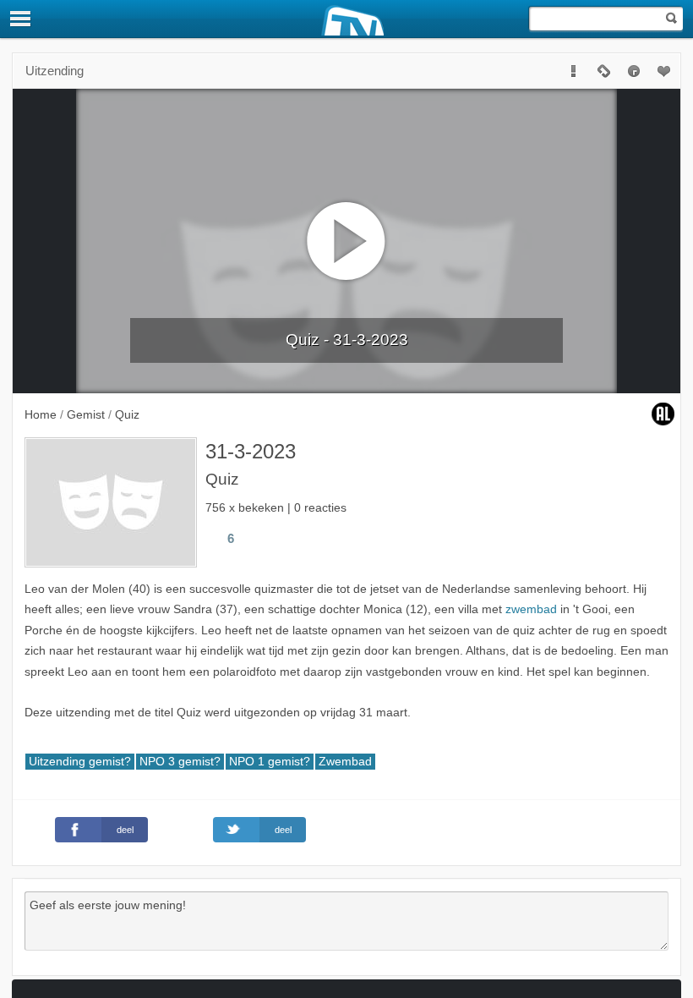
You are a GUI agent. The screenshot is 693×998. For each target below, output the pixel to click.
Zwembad (345, 761)
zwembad (531, 609)
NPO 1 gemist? (269, 761)
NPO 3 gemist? (180, 761)
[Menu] (21, 19)
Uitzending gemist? (80, 761)
